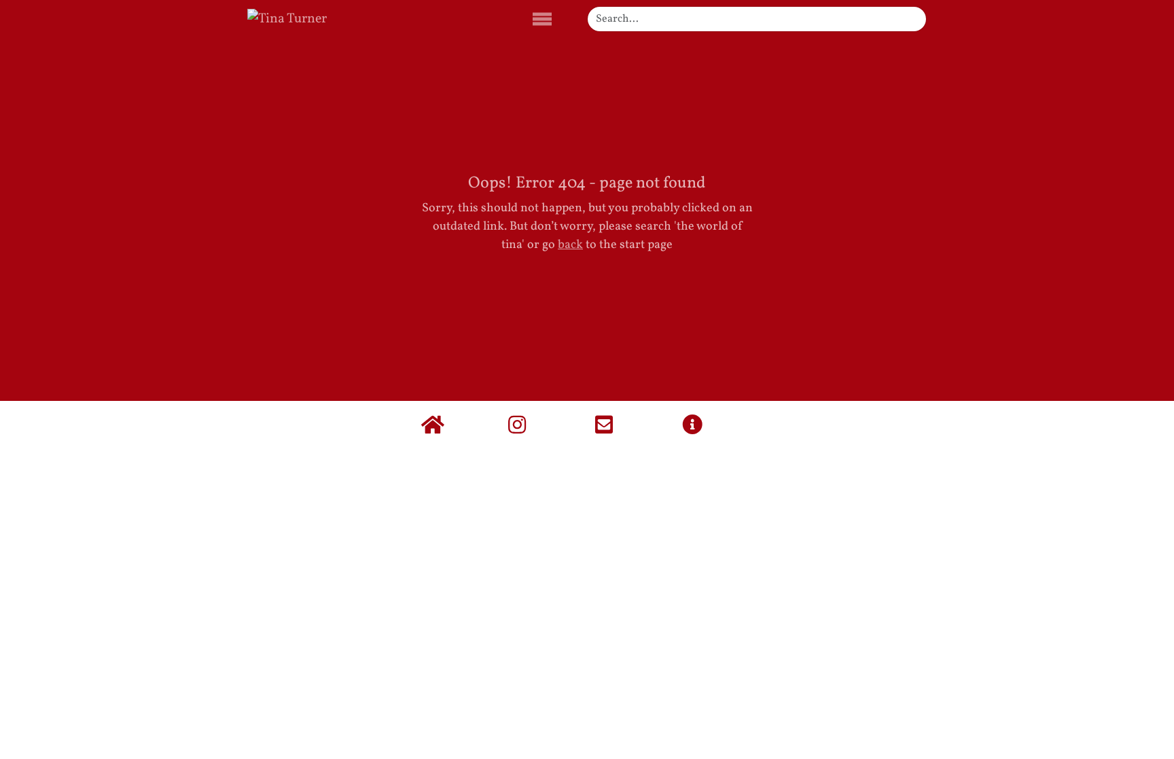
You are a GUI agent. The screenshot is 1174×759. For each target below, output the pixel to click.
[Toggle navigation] (542, 19)
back (570, 244)
